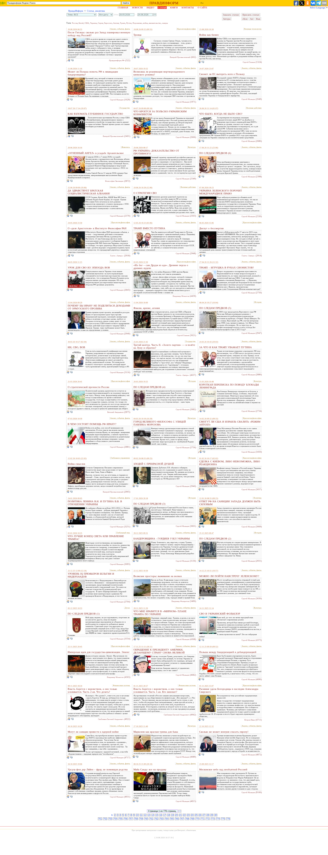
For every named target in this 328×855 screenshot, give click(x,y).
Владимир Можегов (181, 296)
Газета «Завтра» (116, 256)
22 (184, 815)
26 (200, 815)
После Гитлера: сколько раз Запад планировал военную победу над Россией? (99, 34)
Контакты (188, 7)
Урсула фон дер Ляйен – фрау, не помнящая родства (98, 769)
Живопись (125, 147)
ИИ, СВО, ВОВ (76, 347)
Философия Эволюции (114, 181)
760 (146, 819)
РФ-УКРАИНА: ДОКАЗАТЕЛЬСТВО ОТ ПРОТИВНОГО (156, 152)
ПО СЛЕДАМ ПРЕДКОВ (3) (149, 503)
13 (149, 815)
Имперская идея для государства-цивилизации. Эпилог (98, 652)
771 (202, 819)
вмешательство (155, 23)
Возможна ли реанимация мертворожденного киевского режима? (159, 73)
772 (207, 819)
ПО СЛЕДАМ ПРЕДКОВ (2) (215, 538)
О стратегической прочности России (88, 387)
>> (180, 811)
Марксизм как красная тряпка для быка (155, 731)
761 (151, 819)
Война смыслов (76, 463)
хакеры (165, 23)
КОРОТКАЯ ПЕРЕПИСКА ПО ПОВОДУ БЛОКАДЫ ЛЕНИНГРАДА (229, 386)
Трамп (122, 23)
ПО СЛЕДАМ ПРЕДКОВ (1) (84, 613)
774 (218, 819)
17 (164, 815)
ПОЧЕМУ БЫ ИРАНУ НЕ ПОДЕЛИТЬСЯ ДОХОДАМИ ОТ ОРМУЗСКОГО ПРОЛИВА (99, 307)
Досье (127, 608)
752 (105, 819)
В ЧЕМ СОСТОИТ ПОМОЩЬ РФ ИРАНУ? (92, 424)
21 (180, 815)
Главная (123, 7)
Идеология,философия (186, 29)
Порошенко (137, 23)
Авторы (226, 19)
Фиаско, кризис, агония (146, 308)
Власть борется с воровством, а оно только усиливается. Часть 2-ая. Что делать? (92, 690)
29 (212, 815)
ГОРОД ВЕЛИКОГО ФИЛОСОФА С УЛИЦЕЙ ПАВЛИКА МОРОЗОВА (159, 423)
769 (192, 819)
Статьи (162, 7)
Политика (257, 498)
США (87, 23)
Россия (75, 23)
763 (161, 819)
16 (161, 815)
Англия (116, 23)
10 (137, 815)
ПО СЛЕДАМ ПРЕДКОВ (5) (215, 308)
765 (172, 819)
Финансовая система (121, 685)
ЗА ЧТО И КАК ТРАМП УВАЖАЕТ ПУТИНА (225, 347)
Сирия (100, 23)
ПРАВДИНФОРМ (164, 3)
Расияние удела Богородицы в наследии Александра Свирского (228, 690)
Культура (192, 147)
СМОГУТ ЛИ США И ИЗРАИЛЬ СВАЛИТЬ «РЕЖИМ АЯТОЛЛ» (229, 423)
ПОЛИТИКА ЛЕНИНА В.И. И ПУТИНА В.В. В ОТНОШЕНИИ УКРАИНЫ (95, 503)
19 (172, 815)
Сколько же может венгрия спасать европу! (223, 731)
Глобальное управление (120, 458)
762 (156, 819)
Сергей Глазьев (249, 62)
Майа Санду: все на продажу (149, 769)
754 (115, 819)
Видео (150, 7)
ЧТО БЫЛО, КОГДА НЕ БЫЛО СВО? (220, 113)
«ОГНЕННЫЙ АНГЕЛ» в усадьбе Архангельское (96, 153)
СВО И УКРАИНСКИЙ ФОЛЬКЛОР (219, 613)
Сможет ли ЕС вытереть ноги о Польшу (222, 74)
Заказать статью (231, 14)
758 (136, 819)
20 (176, 815)
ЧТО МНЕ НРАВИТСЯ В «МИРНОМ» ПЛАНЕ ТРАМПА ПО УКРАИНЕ (160, 613)
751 (100, 819)
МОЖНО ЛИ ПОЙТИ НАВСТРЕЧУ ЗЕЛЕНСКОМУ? (229, 576)
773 (213, 819)
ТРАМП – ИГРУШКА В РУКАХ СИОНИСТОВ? (226, 267)
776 (228, 819)
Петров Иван (249, 720)
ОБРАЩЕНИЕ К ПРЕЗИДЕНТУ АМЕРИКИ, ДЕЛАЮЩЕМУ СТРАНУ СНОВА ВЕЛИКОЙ (159, 651)
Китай (81, 23)
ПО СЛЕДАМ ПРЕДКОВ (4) (149, 387)
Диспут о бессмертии (211, 228)
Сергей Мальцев (116, 100)
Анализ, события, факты (120, 29)
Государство (125, 108)
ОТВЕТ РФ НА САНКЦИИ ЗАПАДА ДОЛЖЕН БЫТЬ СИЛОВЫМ (230, 503)
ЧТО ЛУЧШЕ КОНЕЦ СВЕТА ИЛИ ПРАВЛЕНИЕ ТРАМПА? (96, 537)
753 (110, 819)
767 (182, 819)
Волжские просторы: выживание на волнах (157, 576)
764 (166, 819)
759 (141, 819)
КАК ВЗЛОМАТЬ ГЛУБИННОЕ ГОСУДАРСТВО (95, 113)
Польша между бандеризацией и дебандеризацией (227, 652)
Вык (258, 19)
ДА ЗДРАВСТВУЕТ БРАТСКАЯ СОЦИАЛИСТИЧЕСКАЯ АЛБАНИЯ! (89, 192)
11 (141, 815)
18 (168, 815)
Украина (93, 23)
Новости (137, 7)
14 (153, 815)
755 (120, 819)
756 (125, 819)
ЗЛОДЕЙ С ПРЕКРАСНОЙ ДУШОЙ (153, 463)
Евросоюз (108, 23)
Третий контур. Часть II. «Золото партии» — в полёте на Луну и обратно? (164, 346)
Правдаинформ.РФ (117, 60)
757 (131, 819)
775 (223, 819)
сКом (244, 19)
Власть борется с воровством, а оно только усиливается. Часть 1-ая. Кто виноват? (158, 690)
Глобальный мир (123, 533)
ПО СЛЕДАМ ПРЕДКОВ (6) (215, 153)
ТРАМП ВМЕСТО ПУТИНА (149, 228)
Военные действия (253, 108)
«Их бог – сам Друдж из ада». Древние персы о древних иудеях (160, 266)
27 (204, 815)
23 (188, 815)
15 (157, 815)
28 (208, 815)
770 (197, 819)
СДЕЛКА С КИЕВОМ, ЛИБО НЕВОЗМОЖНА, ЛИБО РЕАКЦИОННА (229, 463)
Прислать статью (250, 14)
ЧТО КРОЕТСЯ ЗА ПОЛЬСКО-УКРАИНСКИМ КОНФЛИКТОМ (160, 113)
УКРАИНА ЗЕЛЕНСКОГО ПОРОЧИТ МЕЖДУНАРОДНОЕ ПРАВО (220, 192)
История (257, 302)
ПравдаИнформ (75, 11)
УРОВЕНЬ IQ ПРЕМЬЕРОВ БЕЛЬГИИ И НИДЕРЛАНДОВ (91, 575)
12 (145, 815)
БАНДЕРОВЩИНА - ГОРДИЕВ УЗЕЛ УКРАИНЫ (161, 538)
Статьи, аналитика (96, 11)
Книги (174, 7)
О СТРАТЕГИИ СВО (145, 193)
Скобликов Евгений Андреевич (110, 719)
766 (177, 819)
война (145, 23)
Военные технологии (252, 29)
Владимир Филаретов (180, 601)
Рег (202, 3)
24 (192, 815)
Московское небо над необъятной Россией (223, 769)
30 (216, 815)
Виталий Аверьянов (115, 412)
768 (187, 819)
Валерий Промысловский (180, 57)
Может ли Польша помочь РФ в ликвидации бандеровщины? (93, 73)
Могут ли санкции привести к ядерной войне (93, 731)
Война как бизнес (209, 34)
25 (196, 815)
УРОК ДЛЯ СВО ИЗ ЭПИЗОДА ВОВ (89, 267)
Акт (252, 19)
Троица (137, 34)
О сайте (202, 7)
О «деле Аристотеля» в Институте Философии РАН (97, 228)
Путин (129, 23)
